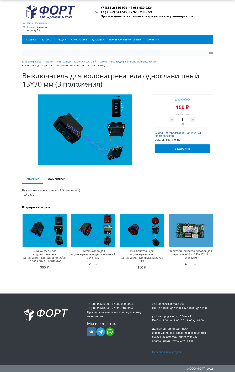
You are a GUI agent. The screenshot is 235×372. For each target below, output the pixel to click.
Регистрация (41, 22)
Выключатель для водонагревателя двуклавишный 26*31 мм (93, 254)
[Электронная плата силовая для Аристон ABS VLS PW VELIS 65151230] (190, 230)
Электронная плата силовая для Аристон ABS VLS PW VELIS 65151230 (190, 254)
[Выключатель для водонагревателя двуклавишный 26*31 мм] (93, 230)
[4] (185, 99)
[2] (179, 99)
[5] (188, 99)
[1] (176, 99)
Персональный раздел (166, 352)
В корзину (182, 149)
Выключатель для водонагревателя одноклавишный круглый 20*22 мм (142, 256)
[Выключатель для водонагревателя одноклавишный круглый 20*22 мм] (142, 230)
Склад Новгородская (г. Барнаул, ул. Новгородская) (178, 134)
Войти (29, 22)
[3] (182, 99)
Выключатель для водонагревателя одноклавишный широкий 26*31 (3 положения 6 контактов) (44, 256)
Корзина (30, 27)
